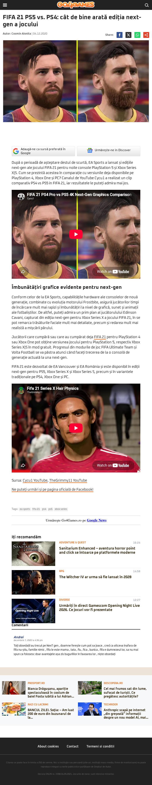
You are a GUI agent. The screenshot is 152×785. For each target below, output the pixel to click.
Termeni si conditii (100, 746)
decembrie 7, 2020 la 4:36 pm (28, 640)
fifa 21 (36, 509)
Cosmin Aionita (21, 33)
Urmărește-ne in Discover (113, 150)
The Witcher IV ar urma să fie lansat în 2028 (95, 577)
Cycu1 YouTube (35, 480)
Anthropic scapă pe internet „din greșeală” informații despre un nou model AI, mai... (126, 714)
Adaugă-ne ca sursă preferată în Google (43, 151)
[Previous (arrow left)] (1, 732)
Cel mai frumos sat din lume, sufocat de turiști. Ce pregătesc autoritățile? (125, 692)
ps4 (44, 509)
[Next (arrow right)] (4, 732)
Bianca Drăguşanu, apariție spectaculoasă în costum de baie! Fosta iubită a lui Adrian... (51, 692)
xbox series (61, 509)
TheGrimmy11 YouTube (68, 480)
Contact (73, 746)
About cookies (48, 746)
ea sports (25, 509)
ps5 (50, 509)
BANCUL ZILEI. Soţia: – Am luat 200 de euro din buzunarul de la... (51, 714)
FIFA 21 (100, 337)
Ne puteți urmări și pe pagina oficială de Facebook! (52, 489)
